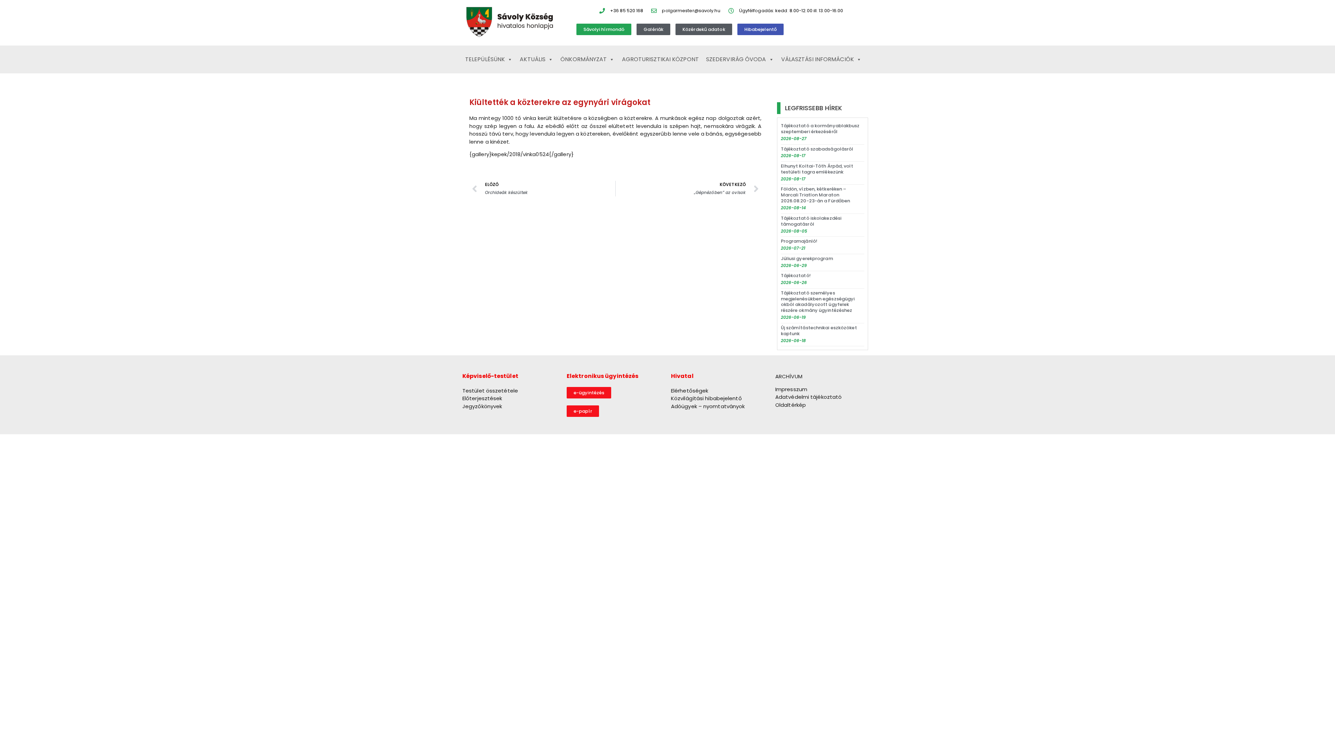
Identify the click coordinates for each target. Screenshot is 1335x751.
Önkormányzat (583, 59)
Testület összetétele (490, 390)
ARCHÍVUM (788, 376)
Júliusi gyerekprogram (807, 258)
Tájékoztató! (796, 275)
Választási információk (817, 59)
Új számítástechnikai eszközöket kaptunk (819, 330)
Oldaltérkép (790, 405)
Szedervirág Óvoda (736, 59)
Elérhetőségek (689, 390)
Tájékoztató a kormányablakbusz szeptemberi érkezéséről (820, 128)
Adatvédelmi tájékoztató (808, 397)
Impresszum (791, 389)
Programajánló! (799, 241)
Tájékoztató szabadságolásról (817, 149)
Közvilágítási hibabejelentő (706, 398)
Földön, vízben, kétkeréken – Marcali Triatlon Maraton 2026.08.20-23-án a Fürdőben (815, 195)
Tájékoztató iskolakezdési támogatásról (811, 221)
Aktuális (532, 59)
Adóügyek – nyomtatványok (708, 406)
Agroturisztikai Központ (660, 59)
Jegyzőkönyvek (482, 406)
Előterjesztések (482, 398)
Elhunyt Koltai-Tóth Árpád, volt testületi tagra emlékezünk (817, 169)
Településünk (485, 59)
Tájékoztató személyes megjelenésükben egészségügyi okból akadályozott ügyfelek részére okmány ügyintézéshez (818, 302)
